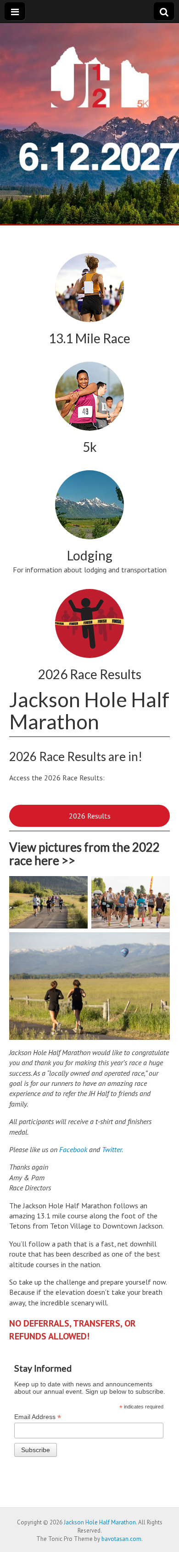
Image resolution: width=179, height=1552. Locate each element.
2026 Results (90, 815)
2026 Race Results (89, 674)
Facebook (73, 1149)
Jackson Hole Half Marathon (100, 1522)
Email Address (37, 1417)
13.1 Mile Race (89, 338)
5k (90, 447)
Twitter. (112, 1149)
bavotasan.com (121, 1539)
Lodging (89, 555)
